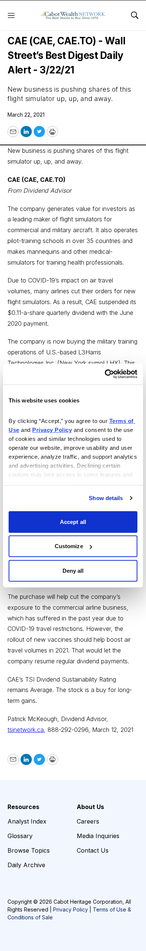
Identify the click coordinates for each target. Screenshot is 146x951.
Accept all (73, 521)
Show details (106, 498)
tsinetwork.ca (25, 729)
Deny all (73, 570)
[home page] (73, 15)
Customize (69, 546)
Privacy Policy (70, 909)
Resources (23, 807)
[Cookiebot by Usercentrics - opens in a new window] (105, 374)
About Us (90, 807)
